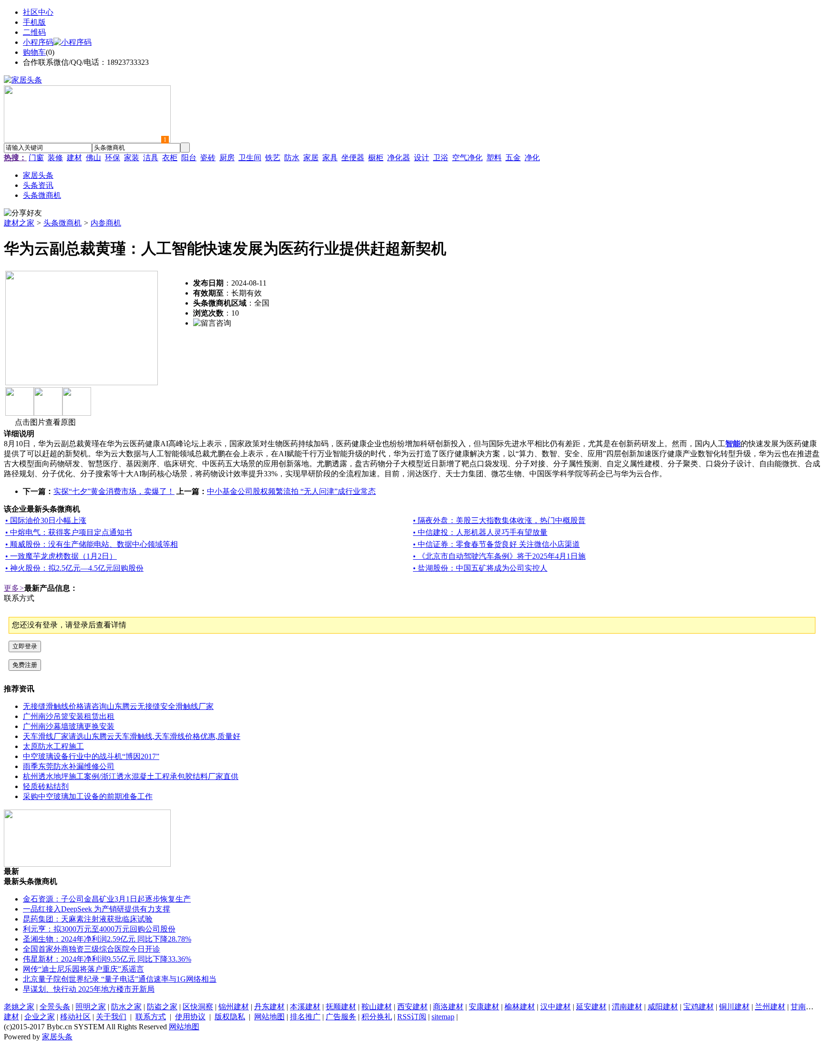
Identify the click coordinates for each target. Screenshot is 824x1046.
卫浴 (440, 158)
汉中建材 (555, 1007)
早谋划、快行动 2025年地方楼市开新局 (88, 989)
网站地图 (269, 1017)
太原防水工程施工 (53, 746)
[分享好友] (23, 213)
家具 (330, 158)
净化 (532, 158)
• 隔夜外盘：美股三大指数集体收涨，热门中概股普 (499, 520)
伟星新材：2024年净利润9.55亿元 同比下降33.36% (107, 959)
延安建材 (591, 1007)
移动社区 (75, 1017)
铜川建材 (734, 1007)
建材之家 (19, 223)
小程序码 (38, 42)
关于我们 (111, 1017)
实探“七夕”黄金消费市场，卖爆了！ (114, 491)
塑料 (494, 158)
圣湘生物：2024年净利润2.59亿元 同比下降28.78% (107, 939)
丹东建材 (269, 1007)
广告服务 (341, 1017)
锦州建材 (233, 1007)
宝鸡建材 (698, 1007)
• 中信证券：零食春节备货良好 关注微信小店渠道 (496, 544)
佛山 (93, 158)
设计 (421, 158)
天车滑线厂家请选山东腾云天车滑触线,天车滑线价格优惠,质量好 (131, 736)
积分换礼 (376, 1017)
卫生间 (249, 158)
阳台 (188, 158)
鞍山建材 (376, 1007)
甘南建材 (806, 1007)
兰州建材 (770, 1007)
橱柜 (375, 158)
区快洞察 (198, 1007)
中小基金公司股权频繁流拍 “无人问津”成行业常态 (291, 491)
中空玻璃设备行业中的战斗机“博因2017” (91, 756)
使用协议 (190, 1017)
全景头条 (55, 1007)
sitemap (443, 1017)
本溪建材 (305, 1007)
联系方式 (150, 1017)
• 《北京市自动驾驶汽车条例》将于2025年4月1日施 (499, 556)
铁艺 (272, 158)
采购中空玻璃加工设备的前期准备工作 (88, 796)
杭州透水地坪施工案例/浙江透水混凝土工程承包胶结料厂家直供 (130, 776)
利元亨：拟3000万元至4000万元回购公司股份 (99, 929)
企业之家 (39, 1017)
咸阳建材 (663, 1007)
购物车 (34, 52)
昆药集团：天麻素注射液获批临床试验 (88, 919)
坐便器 (352, 158)
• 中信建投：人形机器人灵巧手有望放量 (480, 532)
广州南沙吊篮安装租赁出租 (68, 716)
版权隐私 (230, 1017)
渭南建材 (627, 1007)
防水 (291, 158)
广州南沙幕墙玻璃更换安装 (68, 726)
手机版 (34, 22)
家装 (131, 158)
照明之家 (90, 1007)
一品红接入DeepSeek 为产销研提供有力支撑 (96, 909)
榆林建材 (520, 1007)
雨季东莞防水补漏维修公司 (68, 766)
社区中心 (38, 12)
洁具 (150, 158)
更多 (14, 588)
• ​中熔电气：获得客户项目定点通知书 (68, 532)
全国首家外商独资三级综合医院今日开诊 (91, 949)
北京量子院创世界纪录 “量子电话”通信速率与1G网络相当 (119, 979)
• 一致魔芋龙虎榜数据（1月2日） (61, 556)
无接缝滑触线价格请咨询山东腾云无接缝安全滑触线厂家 (118, 706)
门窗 (36, 158)
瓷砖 (208, 158)
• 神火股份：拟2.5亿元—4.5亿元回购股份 (74, 568)
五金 (513, 158)
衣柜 (169, 158)
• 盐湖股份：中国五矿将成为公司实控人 (480, 568)
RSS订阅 (411, 1017)
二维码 (34, 32)
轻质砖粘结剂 (46, 786)
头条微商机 (62, 223)
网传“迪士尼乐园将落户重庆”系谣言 (83, 969)
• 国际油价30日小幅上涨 (45, 520)
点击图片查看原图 (44, 422)
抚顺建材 (341, 1007)
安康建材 (484, 1007)
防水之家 (126, 1007)
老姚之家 (19, 1007)
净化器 (398, 158)
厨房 (227, 158)
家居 (311, 158)
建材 (74, 158)
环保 (112, 158)
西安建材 (412, 1007)
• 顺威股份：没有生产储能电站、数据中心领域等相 (91, 544)
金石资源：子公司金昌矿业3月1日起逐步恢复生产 (107, 899)
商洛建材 (448, 1007)
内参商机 (106, 223)
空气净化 (467, 158)
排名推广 (305, 1017)
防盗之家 (162, 1007)
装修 (55, 158)
